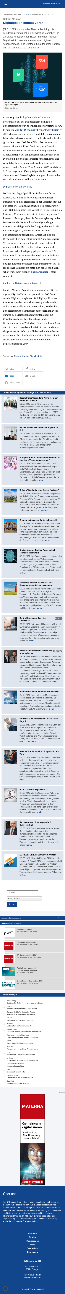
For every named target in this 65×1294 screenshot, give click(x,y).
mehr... (47, 418)
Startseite (25, 14)
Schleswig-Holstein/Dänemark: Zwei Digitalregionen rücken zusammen (36, 584)
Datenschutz (32, 1248)
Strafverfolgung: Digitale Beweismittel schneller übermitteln (37, 551)
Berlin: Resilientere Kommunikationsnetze (39, 691)
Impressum (32, 1252)
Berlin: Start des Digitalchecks (34, 789)
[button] (32, 83)
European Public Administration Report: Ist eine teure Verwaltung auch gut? (40, 458)
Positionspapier (39, 271)
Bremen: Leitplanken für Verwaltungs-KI (38, 520)
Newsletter (32, 1233)
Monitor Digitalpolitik (26, 129)
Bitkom (55, 129)
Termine (32, 1237)
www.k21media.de (32, 1277)
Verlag (33, 1245)
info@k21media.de (32, 1275)
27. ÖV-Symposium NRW (26, 955)
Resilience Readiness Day (27, 942)
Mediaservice (32, 1241)
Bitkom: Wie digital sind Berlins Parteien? (39, 490)
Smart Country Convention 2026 (29, 981)
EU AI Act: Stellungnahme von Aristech (38, 855)
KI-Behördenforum (24, 929)
